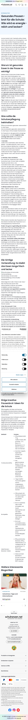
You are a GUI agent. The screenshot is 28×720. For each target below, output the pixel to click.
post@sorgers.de (16, 639)
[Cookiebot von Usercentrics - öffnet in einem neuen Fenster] (20, 329)
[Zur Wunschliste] (19, 5)
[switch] (24, 359)
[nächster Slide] (25, 605)
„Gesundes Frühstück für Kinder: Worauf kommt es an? (13, 108)
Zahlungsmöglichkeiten (8, 676)
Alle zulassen (13, 379)
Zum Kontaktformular (14, 642)
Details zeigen (19, 374)
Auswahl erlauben (14, 384)
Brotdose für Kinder (20, 297)
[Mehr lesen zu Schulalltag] (14, 588)
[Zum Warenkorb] (22, 5)
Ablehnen (14, 389)
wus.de (19, 718)
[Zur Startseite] (6, 4)
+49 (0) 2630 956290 (16, 637)
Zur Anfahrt (14, 631)
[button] (1, 605)
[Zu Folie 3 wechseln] (4, 605)
